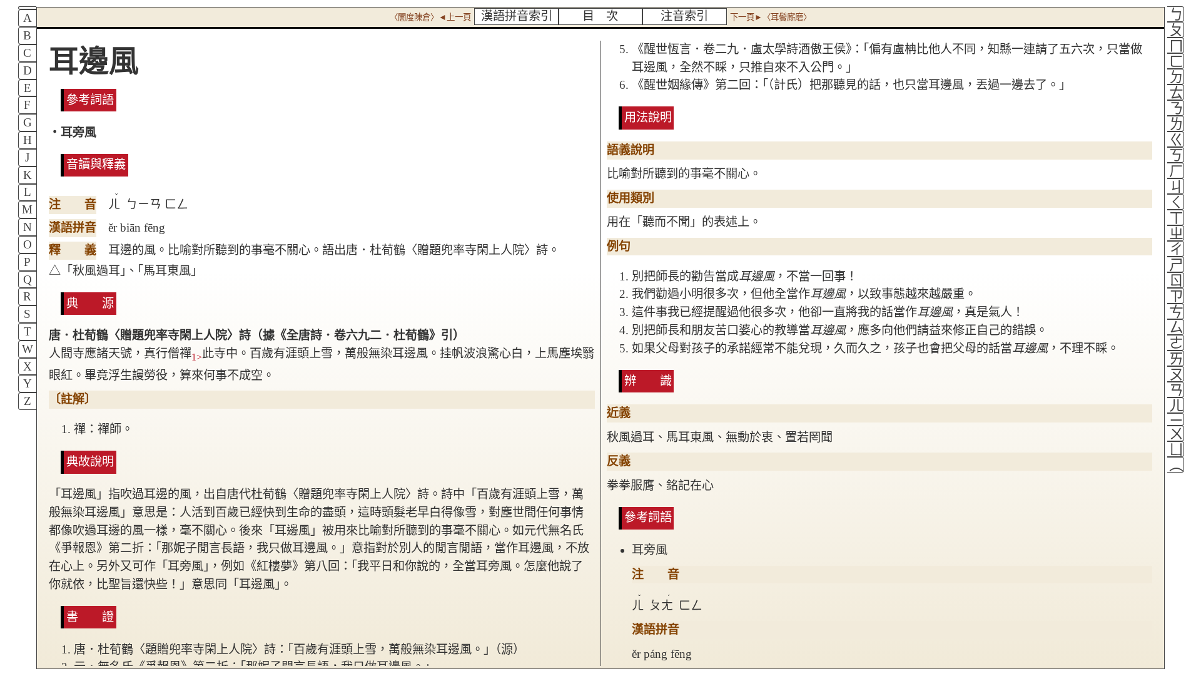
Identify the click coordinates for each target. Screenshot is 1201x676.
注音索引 (684, 16)
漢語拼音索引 (516, 16)
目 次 (600, 16)
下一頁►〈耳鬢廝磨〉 (770, 17)
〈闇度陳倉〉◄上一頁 (430, 17)
